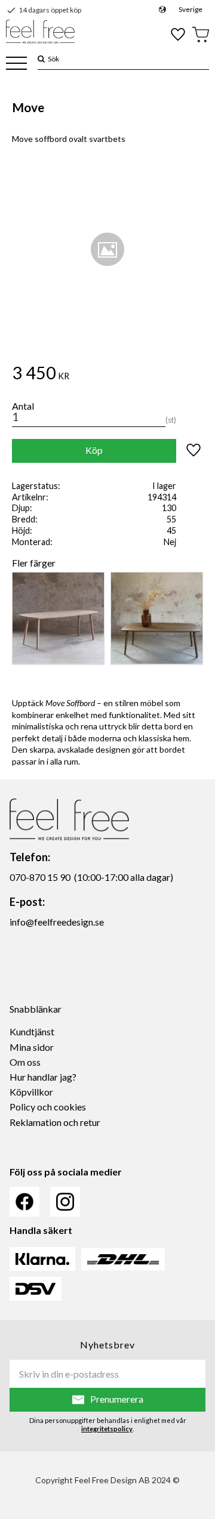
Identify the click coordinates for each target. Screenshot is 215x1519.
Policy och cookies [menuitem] (48, 1106)
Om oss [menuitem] (25, 1062)
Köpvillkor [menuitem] (31, 1091)
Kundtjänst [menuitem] (32, 1031)
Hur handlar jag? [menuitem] (43, 1076)
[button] (16, 64)
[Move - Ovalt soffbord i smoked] (156, 618)
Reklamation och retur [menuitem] (55, 1122)
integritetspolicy (107, 1429)
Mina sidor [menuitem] (32, 1047)
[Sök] (41, 58)
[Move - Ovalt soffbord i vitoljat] (58, 618)
